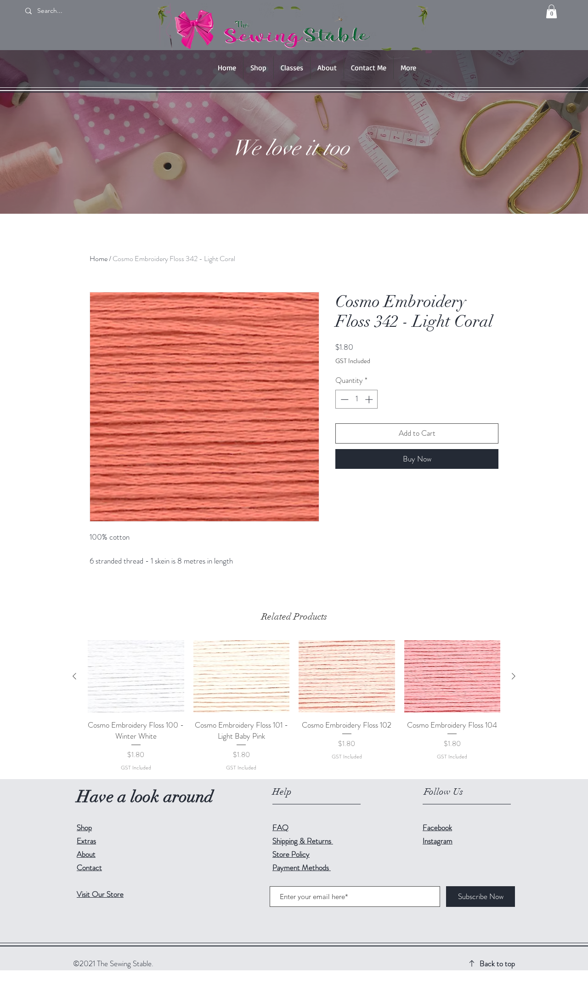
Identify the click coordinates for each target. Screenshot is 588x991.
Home (98, 258)
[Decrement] (344, 399)
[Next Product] (513, 676)
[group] (294, 706)
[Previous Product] (74, 676)
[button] (551, 11)
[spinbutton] (357, 399)
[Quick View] (136, 676)
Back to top (497, 963)
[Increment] (370, 399)
